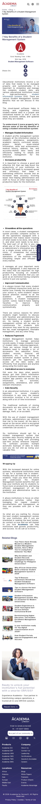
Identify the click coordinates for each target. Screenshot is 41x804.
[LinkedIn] (25, 75)
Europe (5, 780)
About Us (25, 748)
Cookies (21, 800)
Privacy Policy (10, 800)
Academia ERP (7, 751)
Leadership (25, 753)
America (5, 774)
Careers (24, 762)
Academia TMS (8, 759)
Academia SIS (7, 748)
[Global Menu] (32, 4)
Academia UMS (8, 753)
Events (23, 783)
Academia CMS (8, 756)
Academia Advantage (29, 785)
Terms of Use (30, 800)
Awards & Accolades (29, 759)
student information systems (21, 95)
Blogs (23, 771)
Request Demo (9, 707)
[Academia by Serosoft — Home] (9, 4)
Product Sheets (27, 780)
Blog (11, 10)
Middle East (6, 783)
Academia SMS (8, 762)
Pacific (4, 785)
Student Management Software (20, 62)
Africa (4, 771)
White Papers (26, 774)
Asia (3, 777)
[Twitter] (25, 70)
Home (4, 10)
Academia (23, 524)
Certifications (26, 756)
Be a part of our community (19, 733)
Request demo (39, 253)
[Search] (28, 4)
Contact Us (25, 751)
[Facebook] (25, 66)
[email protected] (24, 726)
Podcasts (24, 777)
